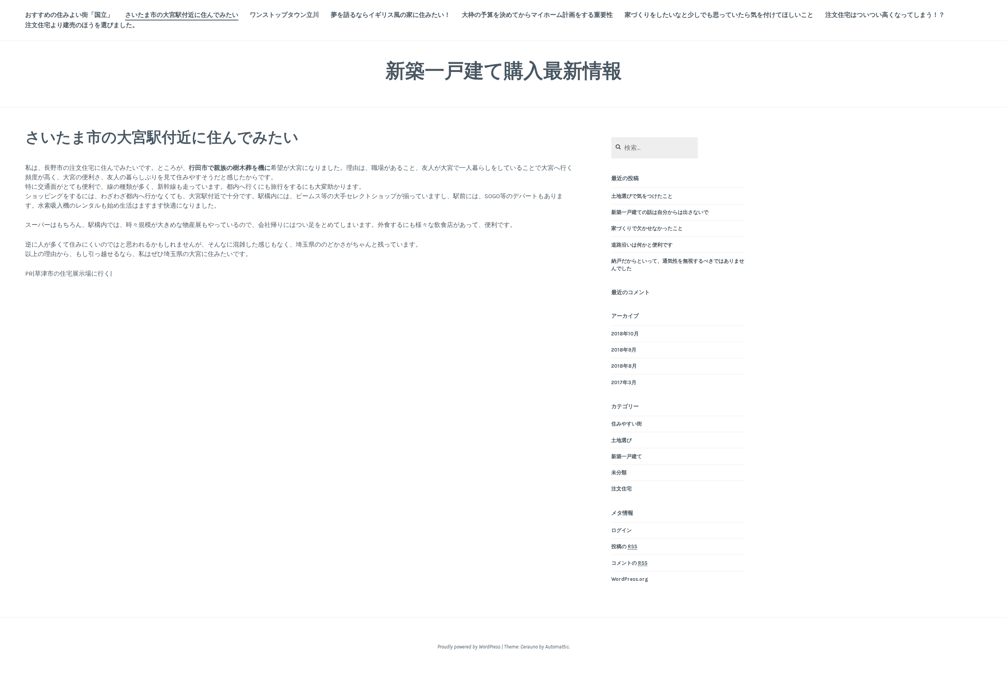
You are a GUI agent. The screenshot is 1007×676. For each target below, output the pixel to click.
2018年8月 (624, 366)
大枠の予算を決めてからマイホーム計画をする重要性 (537, 14)
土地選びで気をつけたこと (642, 196)
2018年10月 (625, 334)
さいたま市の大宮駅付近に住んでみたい (181, 14)
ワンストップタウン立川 (284, 14)
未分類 (619, 472)
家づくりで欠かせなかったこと (647, 228)
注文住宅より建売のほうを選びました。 (81, 25)
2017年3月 (623, 382)
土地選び (621, 440)
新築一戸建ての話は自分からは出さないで (659, 212)
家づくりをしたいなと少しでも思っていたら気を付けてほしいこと (719, 14)
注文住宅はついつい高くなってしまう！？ (885, 14)
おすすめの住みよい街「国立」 (69, 14)
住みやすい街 (626, 424)
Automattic (557, 647)
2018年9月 (623, 350)
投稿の (624, 546)
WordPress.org (629, 579)
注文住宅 (621, 489)
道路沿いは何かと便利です (642, 245)
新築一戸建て (626, 456)
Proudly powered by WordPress (468, 647)
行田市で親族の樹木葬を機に (230, 167)
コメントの (629, 563)
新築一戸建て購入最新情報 (503, 71)
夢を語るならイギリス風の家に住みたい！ (390, 14)
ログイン (621, 530)
